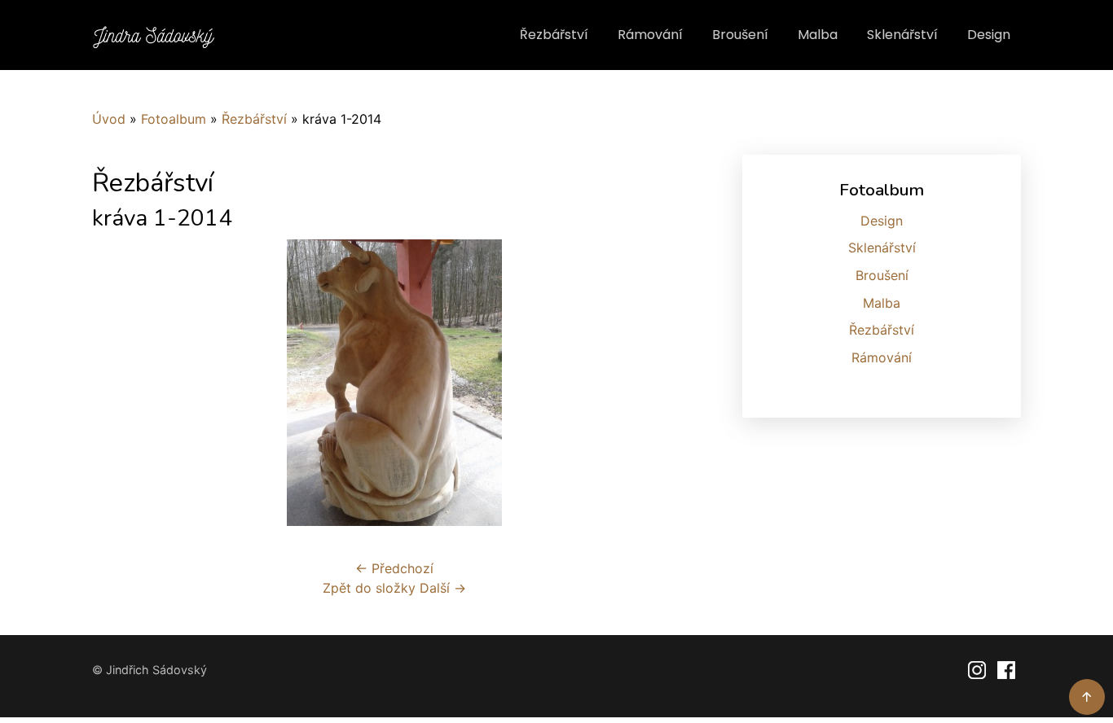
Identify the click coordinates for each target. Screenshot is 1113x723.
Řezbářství (554, 34)
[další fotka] (669, 382)
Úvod (108, 119)
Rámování (650, 34)
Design (988, 34)
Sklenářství (902, 34)
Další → (443, 588)
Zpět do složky (369, 588)
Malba (818, 34)
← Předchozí (394, 568)
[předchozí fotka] (118, 382)
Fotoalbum (173, 119)
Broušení (740, 34)
